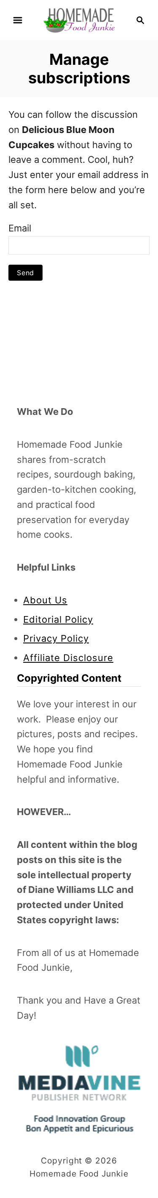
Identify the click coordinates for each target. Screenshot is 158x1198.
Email (19, 228)
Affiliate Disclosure (68, 657)
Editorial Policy (58, 619)
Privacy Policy (56, 638)
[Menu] (17, 20)
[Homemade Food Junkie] (79, 19)
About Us (45, 600)
